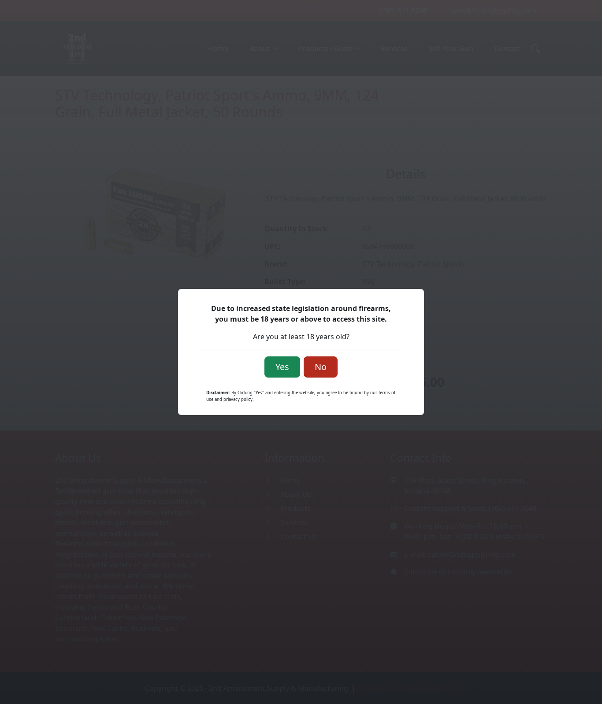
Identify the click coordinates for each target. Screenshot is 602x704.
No (321, 367)
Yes (282, 367)
